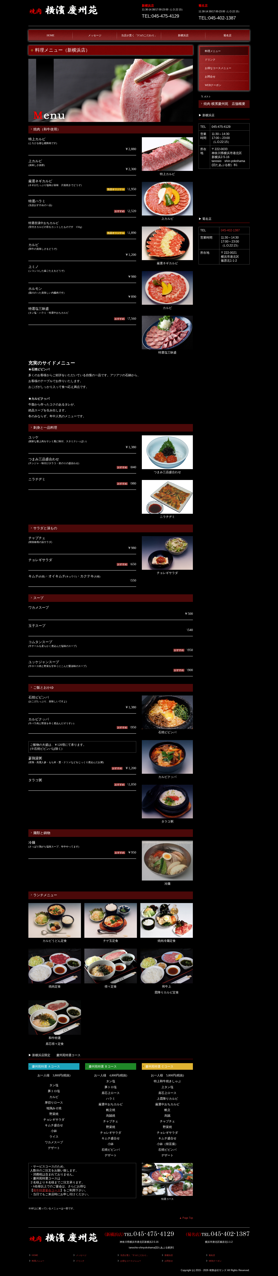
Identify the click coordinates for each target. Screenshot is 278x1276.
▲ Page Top (186, 1217)
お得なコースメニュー (218, 68)
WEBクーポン (213, 85)
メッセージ (94, 35)
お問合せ (210, 76)
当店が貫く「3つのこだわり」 (139, 35)
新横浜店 (183, 35)
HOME (50, 35)
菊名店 (227, 35)
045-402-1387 (230, 230)
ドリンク (210, 59)
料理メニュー (213, 51)
